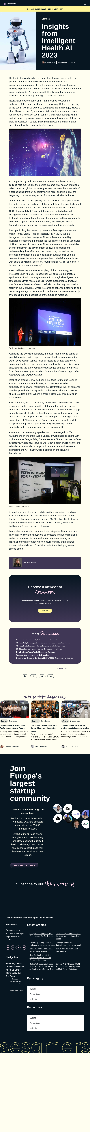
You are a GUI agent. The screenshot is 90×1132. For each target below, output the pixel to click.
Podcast (9, 967)
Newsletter (19, 967)
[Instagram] (13, 947)
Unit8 (24, 515)
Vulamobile (23, 545)
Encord (66, 522)
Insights (33, 999)
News (19, 963)
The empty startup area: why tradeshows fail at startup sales (40, 646)
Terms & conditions (15, 984)
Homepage (11, 963)
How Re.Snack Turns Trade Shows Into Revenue (35, 652)
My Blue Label (57, 519)
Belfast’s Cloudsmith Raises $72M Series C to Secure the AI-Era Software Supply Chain (42, 966)
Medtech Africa (35, 541)
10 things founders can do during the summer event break (39, 649)
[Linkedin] (8, 947)
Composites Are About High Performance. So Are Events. (39, 640)
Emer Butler (50, 62)
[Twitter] (18, 947)
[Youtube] (24, 947)
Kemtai (58, 515)
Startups (46, 19)
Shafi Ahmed (26, 274)
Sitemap (15, 979)
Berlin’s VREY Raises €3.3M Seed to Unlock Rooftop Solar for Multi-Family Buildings (68, 966)
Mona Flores (15, 233)
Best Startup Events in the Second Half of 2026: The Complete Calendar (45, 658)
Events (33, 989)
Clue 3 (38, 545)
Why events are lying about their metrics (32, 655)
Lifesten (33, 538)
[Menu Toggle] (85, 4)
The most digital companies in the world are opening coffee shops (43, 643)
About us (10, 970)
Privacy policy (15, 981)
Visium (12, 515)
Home (9, 918)
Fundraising (35, 994)
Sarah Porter (59, 207)
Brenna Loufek (16, 402)
